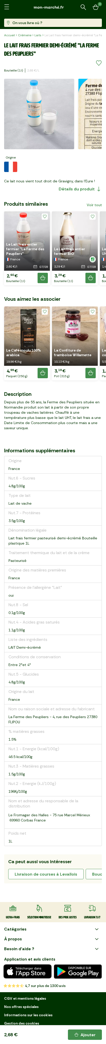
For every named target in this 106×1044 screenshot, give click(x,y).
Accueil (9, 35)
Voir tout (94, 205)
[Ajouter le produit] (43, 278)
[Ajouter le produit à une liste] (99, 63)
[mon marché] (53, 7)
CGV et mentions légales (25, 998)
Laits (37, 35)
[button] (27, 248)
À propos (13, 939)
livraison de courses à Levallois (46, 874)
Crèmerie (24, 35)
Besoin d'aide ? (19, 949)
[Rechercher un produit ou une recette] (83, 7)
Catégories (15, 929)
